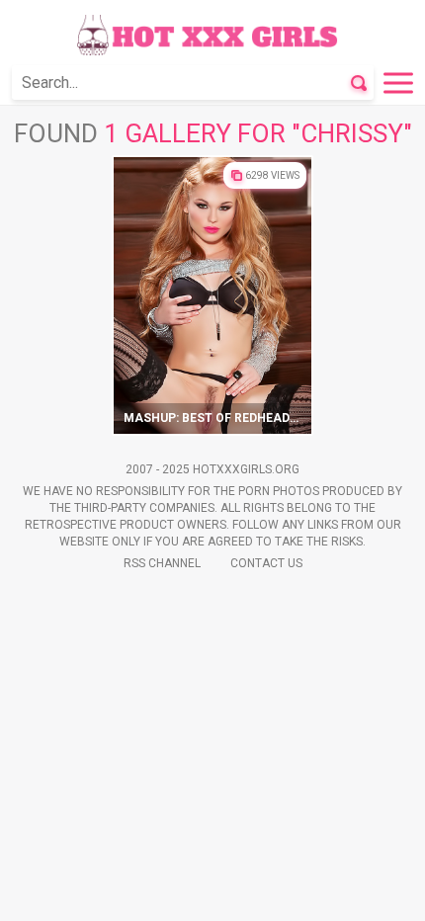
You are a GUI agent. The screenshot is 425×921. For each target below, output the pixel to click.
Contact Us (266, 563)
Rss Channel (162, 563)
